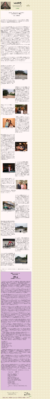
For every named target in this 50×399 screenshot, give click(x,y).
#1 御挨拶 (17, 8)
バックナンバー (14, 6)
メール (30, 396)
